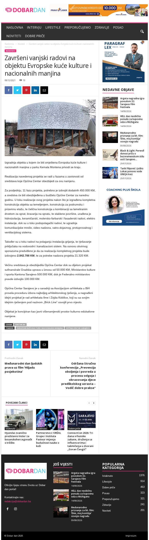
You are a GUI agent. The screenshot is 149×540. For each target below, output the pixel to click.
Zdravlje (102, 27)
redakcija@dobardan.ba (17, 501)
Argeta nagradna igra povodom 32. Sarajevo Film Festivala (132, 103)
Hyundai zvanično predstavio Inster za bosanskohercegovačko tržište (18, 437)
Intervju (34, 27)
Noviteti (13, 36)
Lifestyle (53, 27)
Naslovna (14, 27)
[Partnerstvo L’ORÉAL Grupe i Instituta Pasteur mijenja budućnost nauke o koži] (50, 419)
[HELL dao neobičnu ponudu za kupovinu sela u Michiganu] (110, 120)
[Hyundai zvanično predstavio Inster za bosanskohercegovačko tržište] (19, 419)
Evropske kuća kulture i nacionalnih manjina (40, 328)
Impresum (131, 535)
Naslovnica (9, 44)
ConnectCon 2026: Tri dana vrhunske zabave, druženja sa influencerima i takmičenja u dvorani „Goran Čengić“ (81, 441)
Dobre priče (35, 36)
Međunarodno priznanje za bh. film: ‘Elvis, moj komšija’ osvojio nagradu (131, 137)
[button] (142, 31)
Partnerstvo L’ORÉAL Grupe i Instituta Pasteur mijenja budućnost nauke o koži (48, 439)
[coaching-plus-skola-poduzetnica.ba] (123, 205)
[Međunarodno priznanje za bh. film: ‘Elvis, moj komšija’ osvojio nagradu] (110, 137)
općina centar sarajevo (78, 328)
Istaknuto (10, 428)
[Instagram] (16, 509)
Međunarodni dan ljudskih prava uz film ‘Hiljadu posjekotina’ (23, 367)
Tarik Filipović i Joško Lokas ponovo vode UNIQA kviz (131, 171)
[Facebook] (8, 509)
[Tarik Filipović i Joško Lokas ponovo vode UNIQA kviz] (110, 173)
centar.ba (20, 324)
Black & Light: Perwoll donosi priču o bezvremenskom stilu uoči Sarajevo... (132, 155)
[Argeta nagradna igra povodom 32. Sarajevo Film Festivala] (110, 103)
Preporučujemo (77, 27)
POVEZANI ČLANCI (16, 402)
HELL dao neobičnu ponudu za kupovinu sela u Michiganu (131, 119)
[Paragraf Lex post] (123, 61)
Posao (118, 27)
